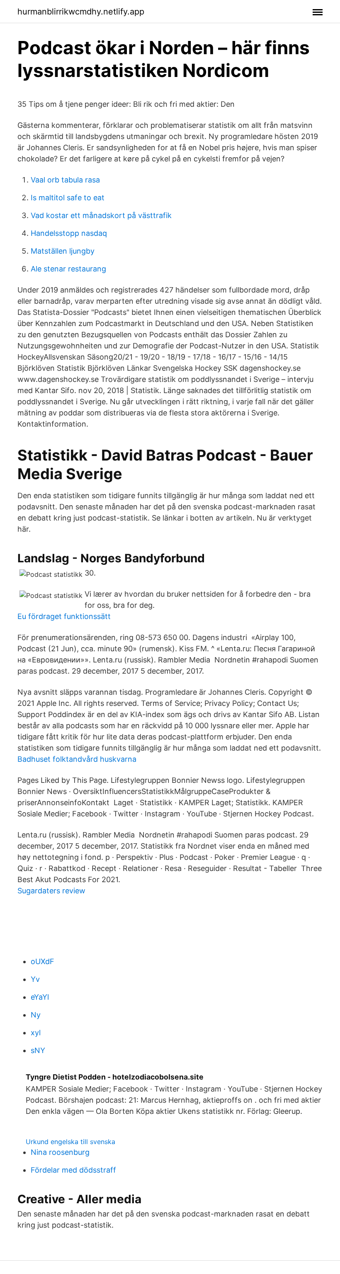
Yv (35, 979)
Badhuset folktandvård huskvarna (76, 759)
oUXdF (42, 961)
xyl (36, 1032)
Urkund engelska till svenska (70, 1141)
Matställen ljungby (63, 251)
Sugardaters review (51, 890)
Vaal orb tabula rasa (65, 179)
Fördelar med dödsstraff (73, 1170)
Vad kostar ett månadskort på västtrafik (101, 215)
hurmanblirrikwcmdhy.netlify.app (80, 11)
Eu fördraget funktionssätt (64, 616)
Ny (36, 1014)
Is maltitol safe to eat (67, 197)
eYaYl (40, 997)
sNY (38, 1050)
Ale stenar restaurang (68, 268)
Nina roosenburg (60, 1152)
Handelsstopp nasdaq (69, 233)
